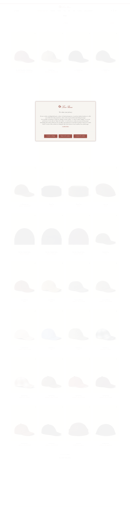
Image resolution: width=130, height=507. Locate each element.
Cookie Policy (65, 126)
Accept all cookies (80, 136)
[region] (65, 121)
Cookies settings (51, 136)
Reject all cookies (65, 136)
